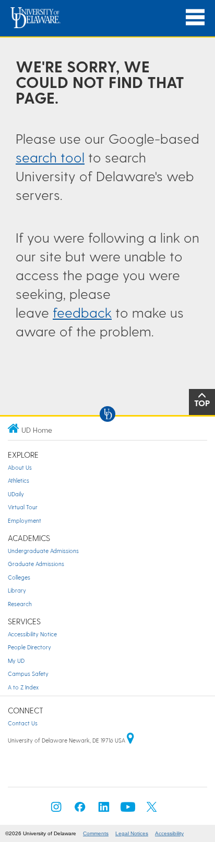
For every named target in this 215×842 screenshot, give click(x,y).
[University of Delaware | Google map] (130, 740)
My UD (16, 660)
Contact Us (23, 723)
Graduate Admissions (36, 563)
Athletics (18, 480)
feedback (82, 312)
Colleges (19, 577)
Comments (96, 833)
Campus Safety (28, 673)
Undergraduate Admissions (43, 550)
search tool (50, 157)
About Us (20, 467)
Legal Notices (131, 833)
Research (20, 603)
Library (17, 590)
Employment (24, 520)
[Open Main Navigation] (195, 17)
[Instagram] (56, 810)
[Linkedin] (104, 810)
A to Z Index (23, 687)
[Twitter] (152, 810)
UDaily (16, 494)
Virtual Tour (23, 507)
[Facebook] (80, 810)
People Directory (29, 647)
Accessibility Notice (32, 634)
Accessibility (169, 833)
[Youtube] (128, 810)
